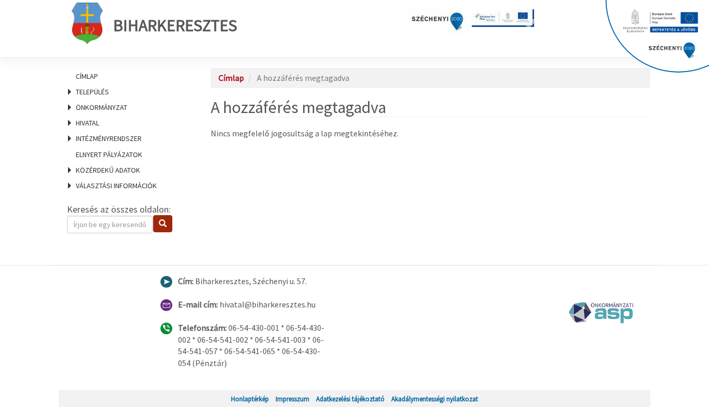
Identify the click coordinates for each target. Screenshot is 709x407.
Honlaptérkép (250, 399)
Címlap (87, 76)
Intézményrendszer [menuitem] (109, 138)
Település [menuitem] (92, 91)
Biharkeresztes (175, 25)
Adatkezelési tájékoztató (350, 399)
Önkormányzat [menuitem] (101, 107)
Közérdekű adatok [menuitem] (108, 170)
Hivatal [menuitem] (87, 123)
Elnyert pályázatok (109, 154)
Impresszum (292, 399)
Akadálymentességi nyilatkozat (434, 399)
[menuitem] (126, 76)
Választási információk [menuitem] (116, 185)
